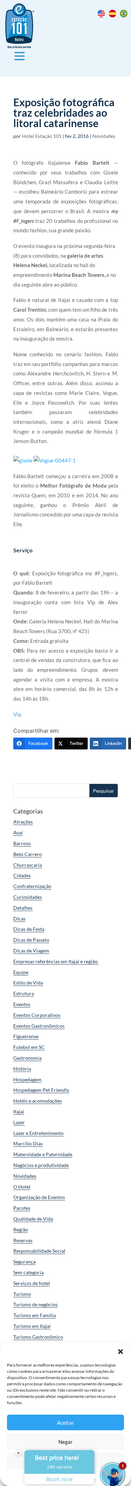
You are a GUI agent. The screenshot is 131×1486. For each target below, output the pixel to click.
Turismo (22, 1294)
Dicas (19, 918)
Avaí (18, 832)
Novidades (103, 136)
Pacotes (21, 1208)
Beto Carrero (27, 854)
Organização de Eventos (39, 1197)
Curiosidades (27, 897)
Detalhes (22, 908)
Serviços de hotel (31, 1283)
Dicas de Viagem (31, 951)
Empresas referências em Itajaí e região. (56, 961)
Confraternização (32, 886)
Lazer (19, 1122)
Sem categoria (28, 1272)
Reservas (22, 1240)
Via (17, 714)
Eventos (21, 1004)
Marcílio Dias (28, 1143)
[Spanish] (114, 15)
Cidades (22, 875)
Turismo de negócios (35, 1304)
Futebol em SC (29, 1047)
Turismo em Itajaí (32, 1326)
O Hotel (21, 1187)
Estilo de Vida (28, 983)
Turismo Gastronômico (38, 1337)
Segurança (24, 1262)
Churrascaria (27, 865)
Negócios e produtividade (41, 1165)
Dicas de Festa (28, 929)
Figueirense (25, 1036)
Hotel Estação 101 (41, 136)
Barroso (22, 843)
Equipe (20, 972)
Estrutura (23, 993)
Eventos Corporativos (36, 1015)
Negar (65, 1442)
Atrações (23, 822)
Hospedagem (27, 1079)
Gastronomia (27, 1058)
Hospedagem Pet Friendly (41, 1090)
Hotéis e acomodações (37, 1101)
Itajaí (18, 1111)
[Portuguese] (125, 15)
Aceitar (65, 1422)
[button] (120, 1351)
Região (20, 1229)
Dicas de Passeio (31, 940)
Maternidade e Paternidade (42, 1154)
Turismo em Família (34, 1315)
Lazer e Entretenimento (38, 1133)
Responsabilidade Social (39, 1251)
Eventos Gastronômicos (39, 1026)
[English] (103, 15)
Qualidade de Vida (33, 1219)
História (22, 1069)
